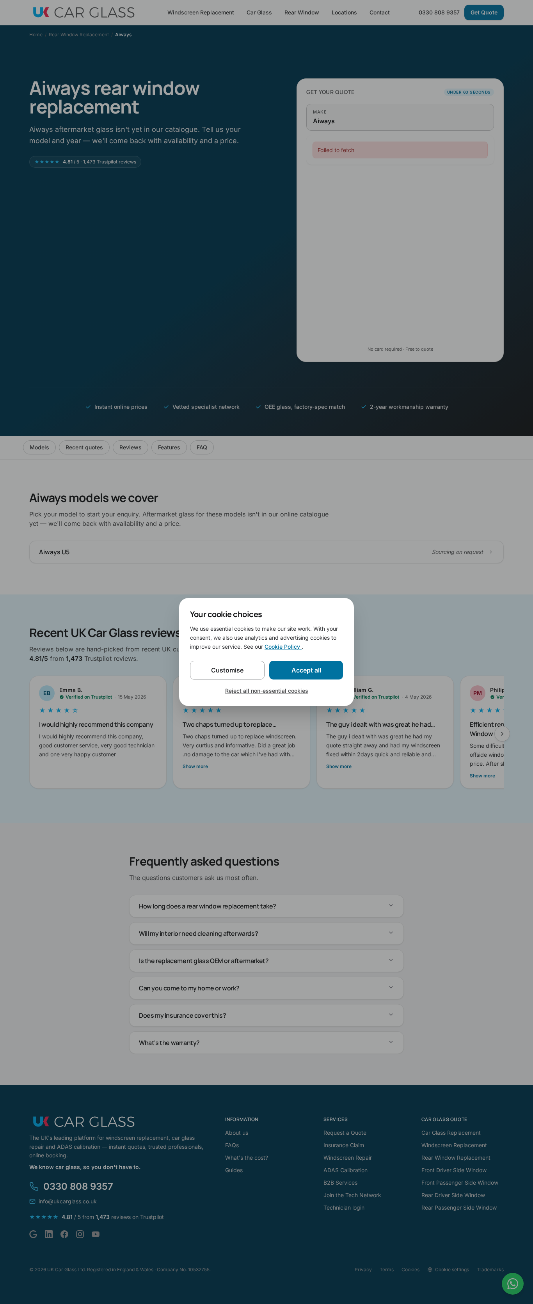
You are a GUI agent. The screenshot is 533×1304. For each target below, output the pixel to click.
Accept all (306, 670)
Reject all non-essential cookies (266, 690)
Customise (227, 670)
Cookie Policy (283, 646)
